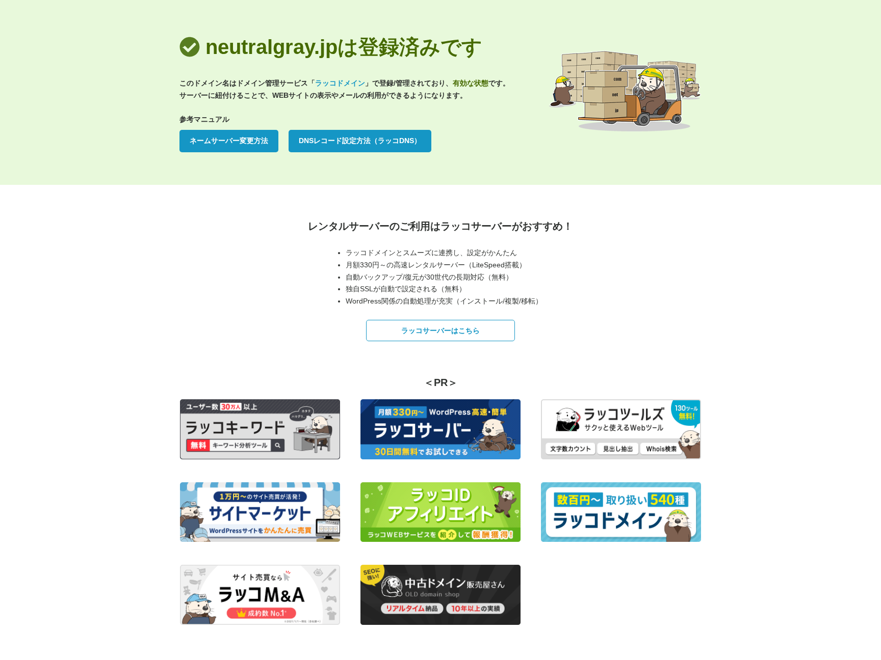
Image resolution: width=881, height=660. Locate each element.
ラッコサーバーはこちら (440, 330)
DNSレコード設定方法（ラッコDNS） (360, 140)
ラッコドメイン (340, 83)
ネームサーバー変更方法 (229, 140)
